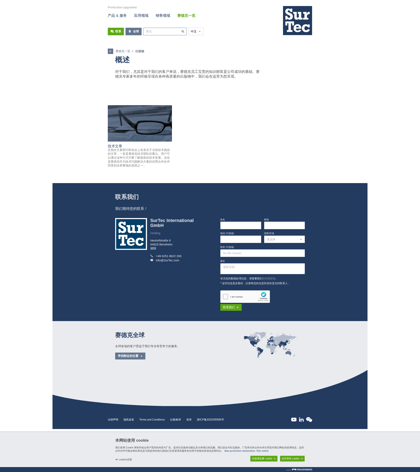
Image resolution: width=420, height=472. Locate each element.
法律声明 (113, 419)
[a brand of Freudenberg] (299, 469)
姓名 (222, 219)
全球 (136, 31)
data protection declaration (239, 450)
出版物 (139, 51)
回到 (110, 51)
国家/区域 (269, 233)
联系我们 (229, 307)
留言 (222, 261)
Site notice (262, 450)
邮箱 (266, 219)
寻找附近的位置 (128, 355)
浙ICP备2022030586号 (210, 419)
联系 (118, 31)
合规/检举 (175, 419)
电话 (227, 233)
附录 (227, 247)
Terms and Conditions (152, 419)
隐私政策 (129, 419)
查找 (182, 31)
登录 (189, 419)
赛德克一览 (123, 51)
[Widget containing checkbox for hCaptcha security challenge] (245, 296)
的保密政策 (268, 278)
